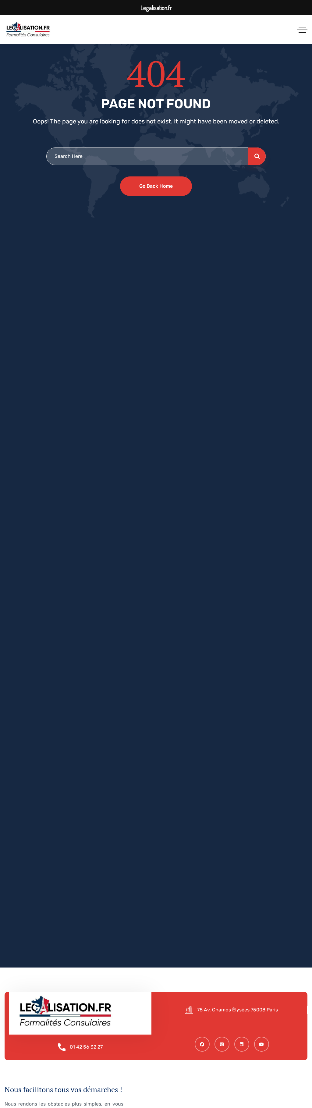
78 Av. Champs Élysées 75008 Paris (237, 1010)
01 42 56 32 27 (86, 1047)
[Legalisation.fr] (28, 30)
